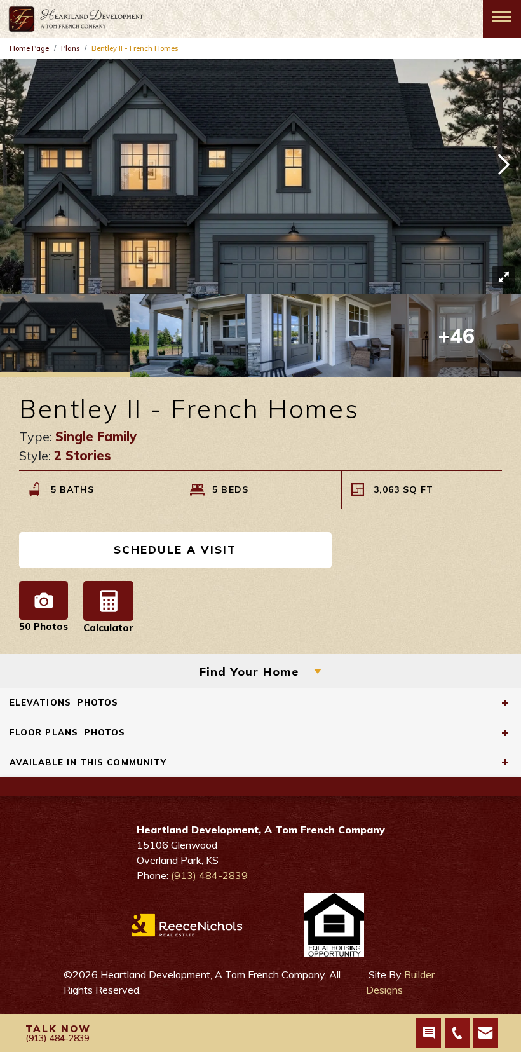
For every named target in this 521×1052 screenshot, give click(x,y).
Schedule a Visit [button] (175, 549)
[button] (503, 166)
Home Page (29, 48)
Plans (70, 48)
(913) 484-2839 (209, 875)
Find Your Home (249, 671)
